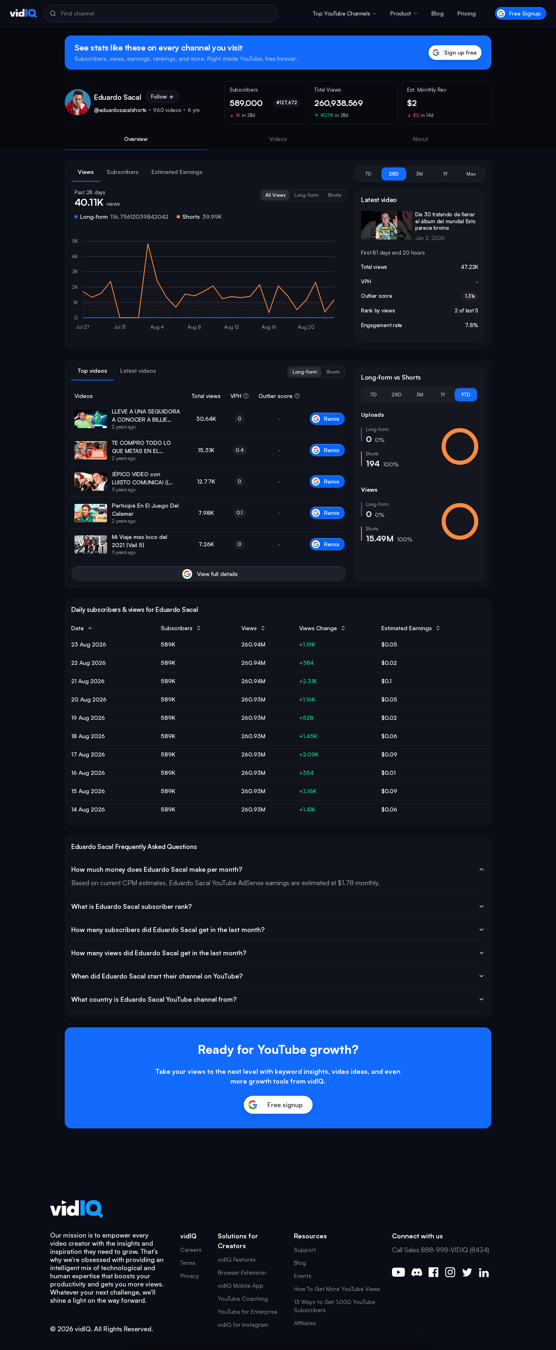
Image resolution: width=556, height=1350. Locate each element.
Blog (437, 13)
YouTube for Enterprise (248, 1311)
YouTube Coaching (243, 1298)
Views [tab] (86, 171)
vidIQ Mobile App (240, 1285)
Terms (187, 1262)
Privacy (189, 1275)
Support (305, 1249)
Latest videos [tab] (138, 370)
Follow (159, 96)
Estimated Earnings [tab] (176, 171)
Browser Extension (242, 1272)
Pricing (466, 13)
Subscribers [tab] (122, 171)
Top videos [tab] (92, 370)
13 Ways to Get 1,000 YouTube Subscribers (334, 1305)
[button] (345, 13)
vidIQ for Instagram (243, 1324)
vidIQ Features (237, 1259)
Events (302, 1275)
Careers (190, 1249)
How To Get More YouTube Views (337, 1288)
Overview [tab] (136, 138)
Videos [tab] (278, 138)
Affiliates (305, 1322)
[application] (208, 286)
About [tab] (420, 138)
